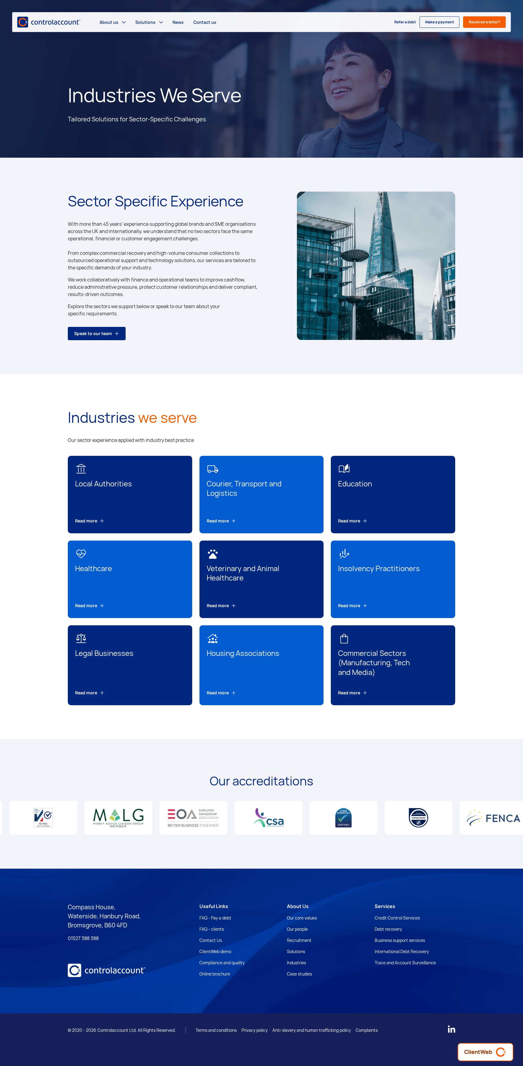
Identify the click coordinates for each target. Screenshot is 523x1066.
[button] (112, 22)
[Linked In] (451, 1029)
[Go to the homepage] (106, 971)
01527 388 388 (83, 938)
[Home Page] (48, 22)
